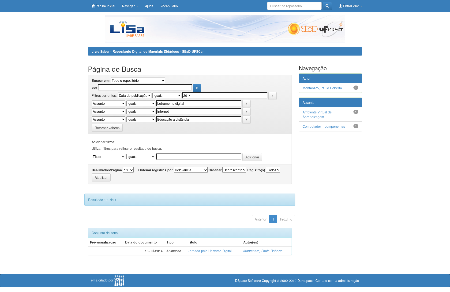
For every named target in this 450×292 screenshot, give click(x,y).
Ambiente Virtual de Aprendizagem (317, 114)
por (94, 87)
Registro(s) (256, 170)
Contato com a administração (337, 280)
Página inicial (105, 6)
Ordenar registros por (155, 170)
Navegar (129, 6)
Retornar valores (107, 127)
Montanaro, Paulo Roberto (262, 250)
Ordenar (215, 170)
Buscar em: (101, 80)
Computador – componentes (324, 126)
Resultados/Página (107, 170)
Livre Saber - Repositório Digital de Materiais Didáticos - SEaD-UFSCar (147, 51)
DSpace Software (248, 280)
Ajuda (149, 6)
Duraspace (305, 280)
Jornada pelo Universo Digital (210, 250)
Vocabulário (169, 6)
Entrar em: (351, 6)
